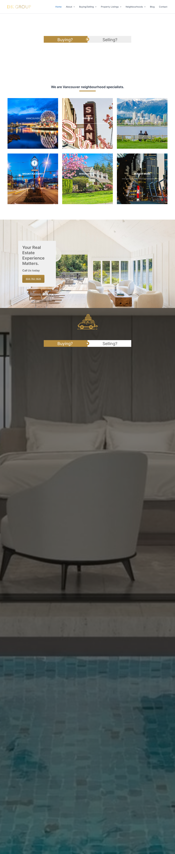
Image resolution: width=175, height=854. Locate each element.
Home (58, 6)
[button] (73, 6)
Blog (152, 6)
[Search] (142, 179)
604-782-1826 (33, 278)
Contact (163, 6)
